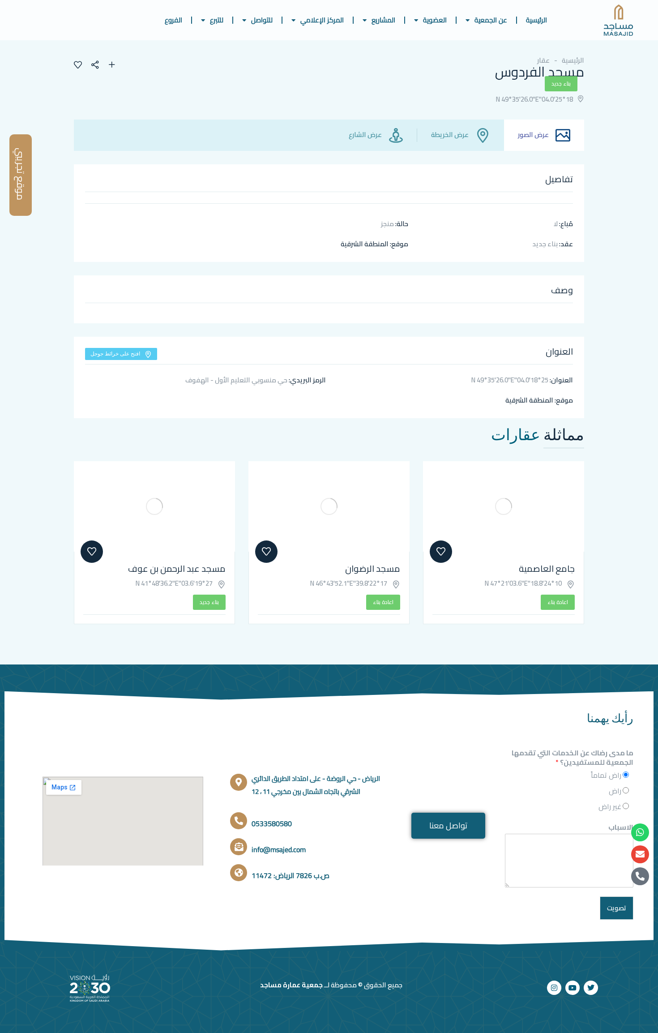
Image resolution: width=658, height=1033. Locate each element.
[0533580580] (238, 820)
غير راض (609, 806)
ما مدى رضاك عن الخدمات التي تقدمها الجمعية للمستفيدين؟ (572, 757)
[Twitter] (591, 988)
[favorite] (78, 65)
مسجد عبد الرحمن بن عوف (177, 568)
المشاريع (383, 19)
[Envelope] (640, 854)
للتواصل (262, 19)
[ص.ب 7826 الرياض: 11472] (238, 872)
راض (615, 790)
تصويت (616, 907)
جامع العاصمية (547, 568)
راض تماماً (606, 775)
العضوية (435, 19)
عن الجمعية (490, 19)
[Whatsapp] (640, 832)
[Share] (99, 65)
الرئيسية (536, 19)
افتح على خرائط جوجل (115, 353)
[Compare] (112, 65)
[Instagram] (554, 988)
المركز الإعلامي (322, 19)
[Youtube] (572, 988)
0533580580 (272, 823)
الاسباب (620, 827)
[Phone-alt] (640, 876)
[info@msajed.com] (238, 846)
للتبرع (216, 19)
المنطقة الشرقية (365, 243)
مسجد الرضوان (372, 568)
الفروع (173, 19)
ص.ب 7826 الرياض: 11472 (290, 875)
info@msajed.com (279, 849)
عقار (543, 60)
